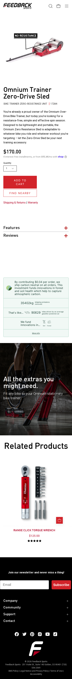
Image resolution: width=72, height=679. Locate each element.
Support (9, 614)
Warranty (33, 202)
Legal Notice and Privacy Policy (34, 671)
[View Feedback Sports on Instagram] (39, 634)
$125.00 (34, 535)
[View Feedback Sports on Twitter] (24, 634)
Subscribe (61, 585)
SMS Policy (13, 671)
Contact (9, 621)
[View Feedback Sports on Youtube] (47, 634)
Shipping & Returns (14, 202)
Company (10, 600)
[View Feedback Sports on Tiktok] (55, 634)
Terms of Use (56, 671)
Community (12, 607)
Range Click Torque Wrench (34, 530)
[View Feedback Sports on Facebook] (16, 634)
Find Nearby (20, 193)
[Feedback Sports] (17, 6)
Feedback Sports (39, 661)
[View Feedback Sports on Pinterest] (32, 634)
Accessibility (36, 674)
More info (36, 333)
